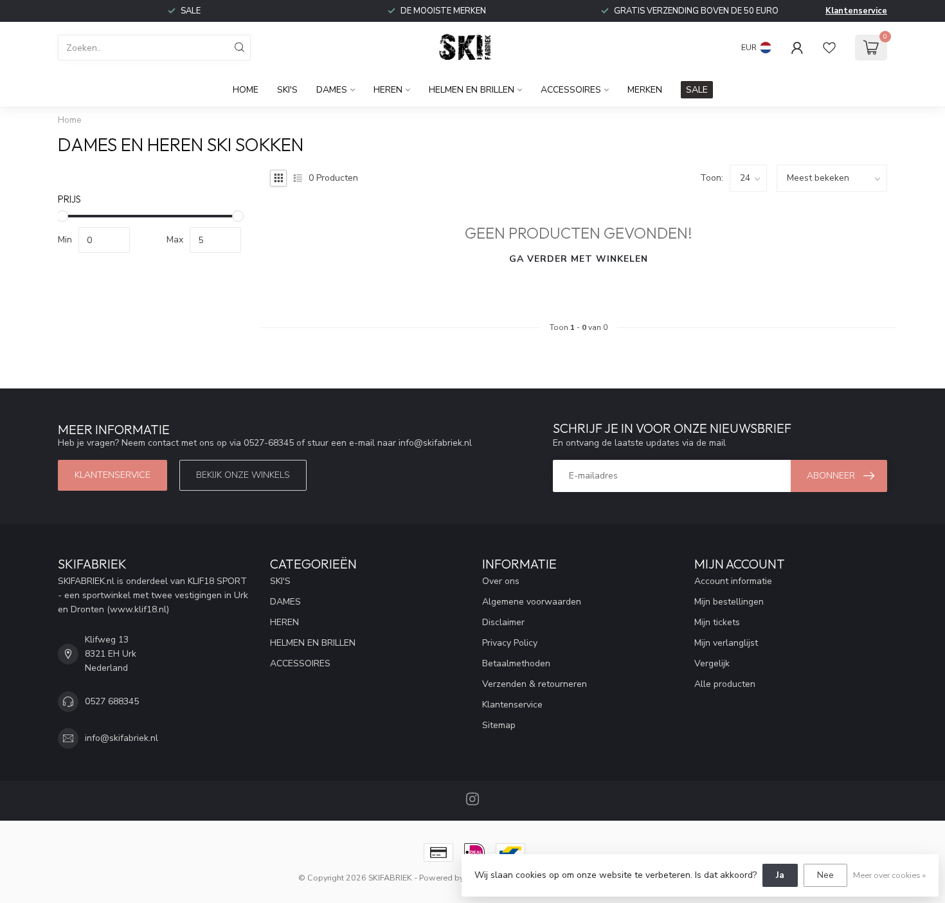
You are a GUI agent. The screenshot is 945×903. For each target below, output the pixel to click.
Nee (825, 875)
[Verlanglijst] (829, 47)
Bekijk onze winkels (243, 475)
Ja (780, 875)
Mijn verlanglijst (726, 643)
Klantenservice (856, 11)
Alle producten (724, 684)
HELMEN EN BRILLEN (471, 90)
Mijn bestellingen (729, 602)
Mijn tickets (717, 622)
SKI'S (287, 90)
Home (245, 90)
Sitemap (499, 725)
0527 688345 (112, 701)
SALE (697, 90)
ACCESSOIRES (571, 90)
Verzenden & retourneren (534, 684)
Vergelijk (712, 663)
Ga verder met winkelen (578, 259)
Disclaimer (503, 622)
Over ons (500, 581)
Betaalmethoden (516, 663)
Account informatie (733, 581)
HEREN (388, 90)
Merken (644, 90)
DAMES (331, 90)
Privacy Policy (509, 643)
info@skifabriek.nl (121, 738)
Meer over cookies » (889, 875)
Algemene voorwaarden (531, 602)
